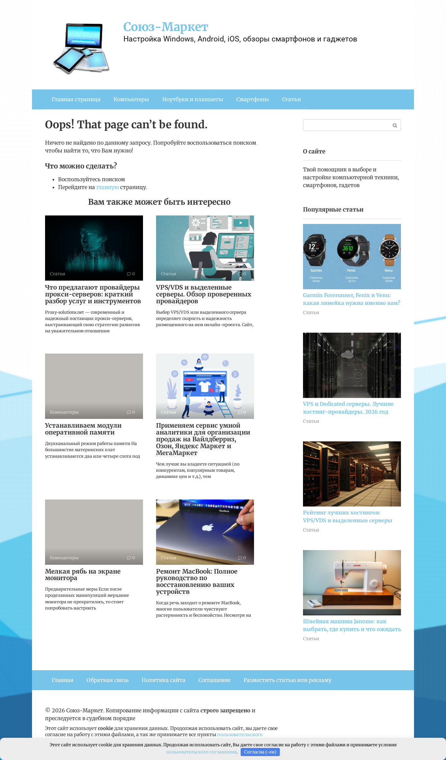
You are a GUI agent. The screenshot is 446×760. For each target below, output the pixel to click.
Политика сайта (163, 680)
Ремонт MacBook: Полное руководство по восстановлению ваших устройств (196, 581)
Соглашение (215, 680)
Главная (62, 680)
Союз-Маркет (165, 27)
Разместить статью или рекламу (287, 680)
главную (107, 187)
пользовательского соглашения (201, 752)
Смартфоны (252, 99)
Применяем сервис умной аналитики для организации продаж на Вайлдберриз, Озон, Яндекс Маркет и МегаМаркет (203, 439)
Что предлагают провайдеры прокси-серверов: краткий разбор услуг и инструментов (93, 294)
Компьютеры (131, 99)
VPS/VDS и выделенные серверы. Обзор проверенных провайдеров (203, 294)
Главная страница (76, 99)
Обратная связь (108, 680)
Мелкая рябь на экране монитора (82, 574)
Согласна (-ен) (260, 752)
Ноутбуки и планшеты (192, 99)
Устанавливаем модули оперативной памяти (83, 428)
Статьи (291, 99)
